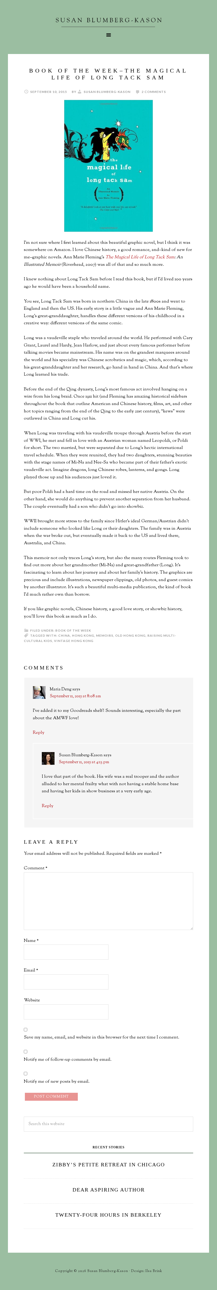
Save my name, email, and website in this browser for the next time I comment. (101, 1037)
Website (32, 1000)
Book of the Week (73, 630)
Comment (35, 868)
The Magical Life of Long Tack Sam (139, 257)
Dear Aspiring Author (109, 1190)
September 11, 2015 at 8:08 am (75, 696)
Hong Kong (83, 635)
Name (31, 941)
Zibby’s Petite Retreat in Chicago (108, 1164)
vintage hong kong (73, 641)
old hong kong (130, 635)
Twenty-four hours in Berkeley (108, 1215)
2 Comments (154, 92)
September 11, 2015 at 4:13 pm (84, 762)
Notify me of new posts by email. (56, 1081)
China (64, 635)
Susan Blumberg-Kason (108, 22)
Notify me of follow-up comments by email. (67, 1060)
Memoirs (104, 635)
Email (31, 970)
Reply (38, 733)
